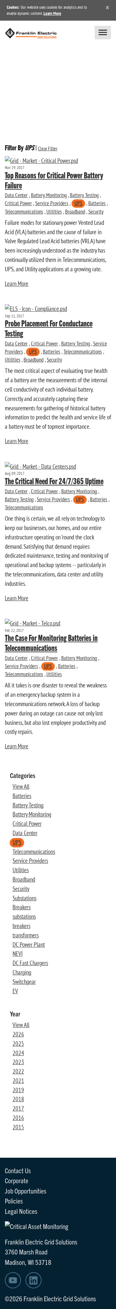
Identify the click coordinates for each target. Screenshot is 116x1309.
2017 (18, 1108)
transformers (26, 935)
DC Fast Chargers (30, 963)
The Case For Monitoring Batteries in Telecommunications (51, 642)
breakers (21, 926)
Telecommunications (24, 211)
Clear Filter (47, 148)
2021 (18, 1080)
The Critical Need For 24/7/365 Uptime (54, 480)
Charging (22, 972)
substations (24, 916)
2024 (18, 1053)
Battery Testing (84, 195)
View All (21, 786)
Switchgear (24, 981)
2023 (18, 1062)
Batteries (97, 203)
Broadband (75, 211)
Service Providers (51, 203)
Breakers (22, 907)
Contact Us (18, 1170)
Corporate (16, 1180)
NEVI (18, 953)
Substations (24, 898)
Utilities (54, 211)
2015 (18, 1127)
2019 (18, 1090)
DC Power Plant (29, 944)
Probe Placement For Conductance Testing (48, 328)
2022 (18, 1071)
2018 (18, 1099)
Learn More (52, 13)
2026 (18, 1034)
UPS (78, 203)
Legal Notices (21, 1211)
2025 (18, 1043)
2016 (18, 1118)
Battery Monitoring (49, 195)
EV (15, 991)
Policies (14, 1200)
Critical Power (18, 203)
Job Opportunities (25, 1190)
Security (95, 211)
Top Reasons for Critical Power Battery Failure (54, 180)
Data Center (16, 195)
